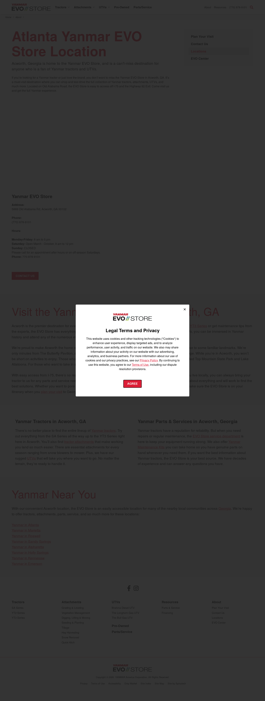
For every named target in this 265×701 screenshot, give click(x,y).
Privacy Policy (149, 360)
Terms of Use (140, 364)
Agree (132, 383)
